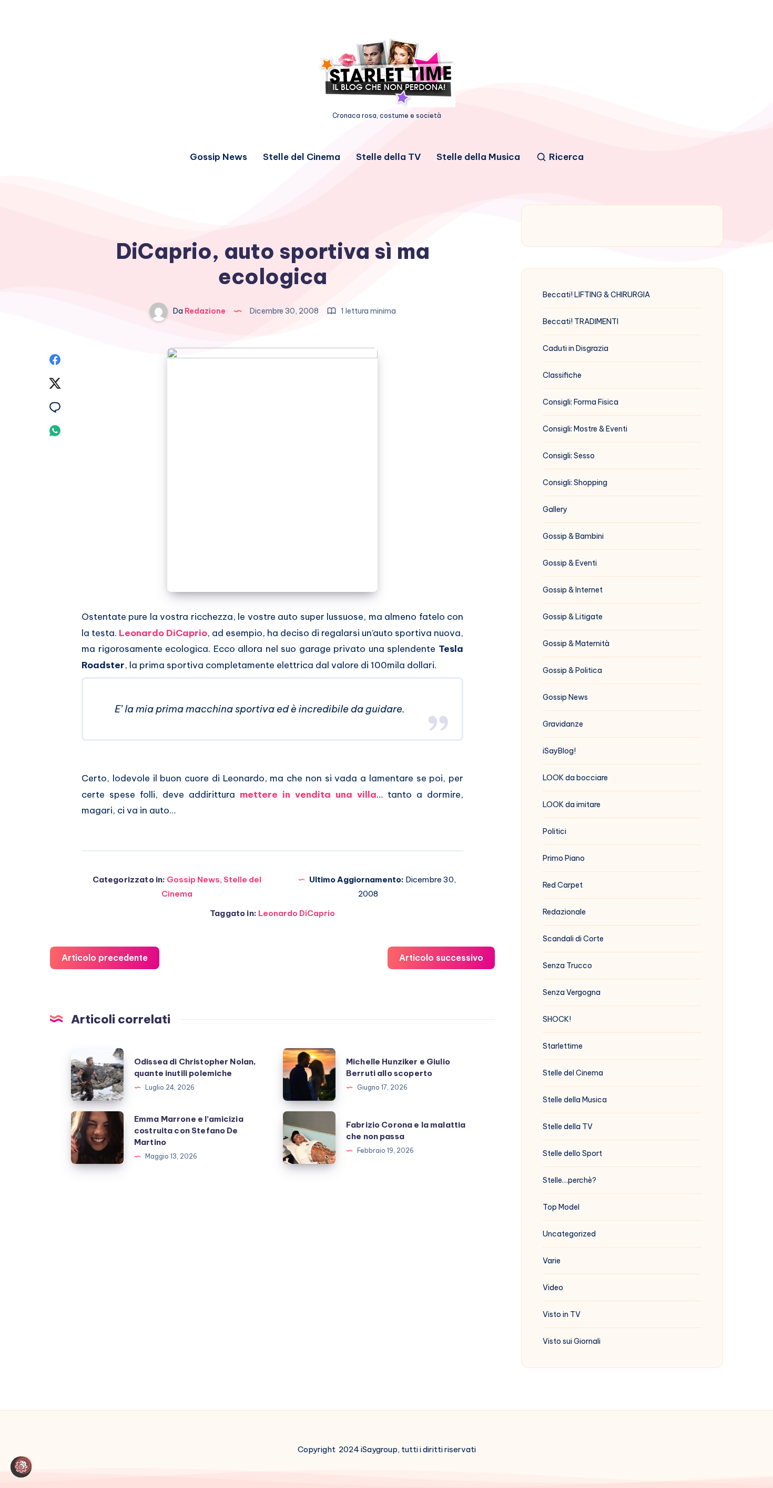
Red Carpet (563, 885)
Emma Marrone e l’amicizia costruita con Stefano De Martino (188, 1130)
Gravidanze (563, 724)
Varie (552, 1260)
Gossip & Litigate (573, 616)
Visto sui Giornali (572, 1341)
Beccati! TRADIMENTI (580, 321)
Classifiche (562, 375)
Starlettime (563, 1046)
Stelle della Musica (478, 157)
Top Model (561, 1207)
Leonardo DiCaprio (296, 913)
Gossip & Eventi (570, 563)
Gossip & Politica (572, 670)
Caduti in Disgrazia (575, 348)
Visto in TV (562, 1314)
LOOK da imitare (572, 804)
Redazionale (564, 912)
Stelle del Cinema (301, 157)
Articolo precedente (105, 957)
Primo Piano (564, 858)
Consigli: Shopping (575, 482)
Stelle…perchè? (569, 1180)
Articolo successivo (441, 957)
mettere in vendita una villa (308, 794)
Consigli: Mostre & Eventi (585, 429)
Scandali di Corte (573, 938)
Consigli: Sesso (569, 455)
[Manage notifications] (23, 1464)
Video (553, 1287)
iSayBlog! (559, 751)
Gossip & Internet (573, 590)
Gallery (555, 509)
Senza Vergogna (572, 992)
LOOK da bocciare (575, 777)
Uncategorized (569, 1234)
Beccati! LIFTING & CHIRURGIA (596, 294)
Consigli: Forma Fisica (580, 402)
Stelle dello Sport (572, 1153)
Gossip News (218, 157)
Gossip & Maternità (576, 643)
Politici (554, 831)
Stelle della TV (388, 157)
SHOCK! (557, 1019)
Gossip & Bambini (573, 536)
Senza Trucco (567, 965)
